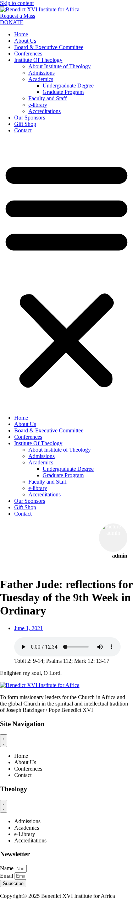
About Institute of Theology (59, 66)
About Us (25, 41)
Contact (23, 130)
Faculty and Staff (47, 98)
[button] (66, 274)
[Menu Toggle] (3, 740)
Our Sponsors (29, 118)
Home (21, 34)
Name (7, 868)
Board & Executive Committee (48, 47)
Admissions (41, 73)
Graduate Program (63, 92)
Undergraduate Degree (68, 85)
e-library (37, 105)
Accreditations (44, 111)
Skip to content (17, 3)
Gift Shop (25, 124)
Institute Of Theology (38, 60)
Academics (40, 79)
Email (7, 876)
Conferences (28, 53)
